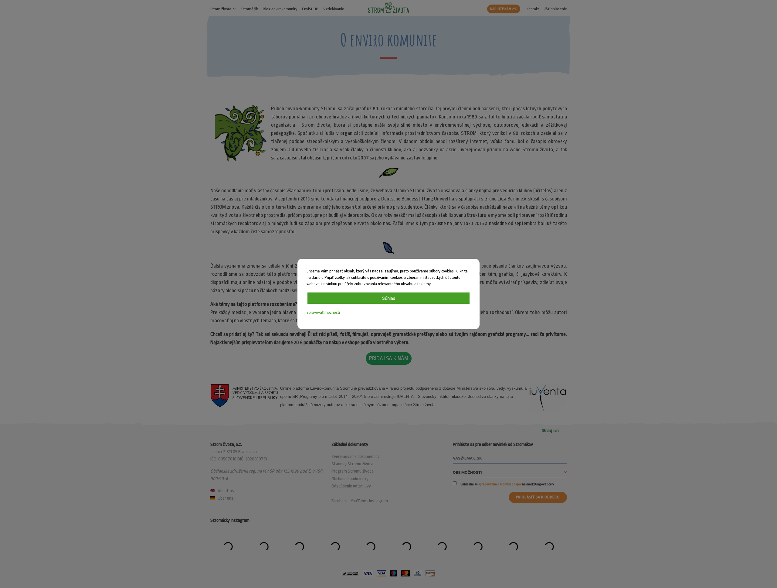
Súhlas (388, 298)
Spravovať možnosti (323, 312)
